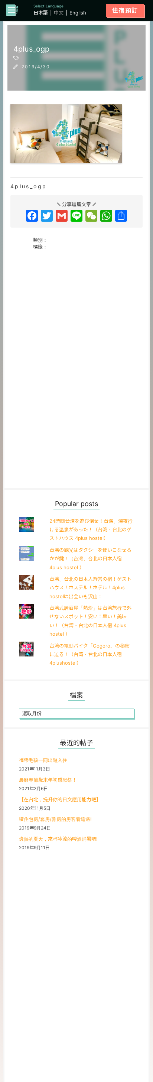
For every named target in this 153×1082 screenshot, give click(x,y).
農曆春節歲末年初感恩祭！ (48, 780)
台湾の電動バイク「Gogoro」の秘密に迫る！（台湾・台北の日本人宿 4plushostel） (89, 654)
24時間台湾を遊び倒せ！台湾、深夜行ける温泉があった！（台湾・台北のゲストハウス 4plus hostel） (91, 529)
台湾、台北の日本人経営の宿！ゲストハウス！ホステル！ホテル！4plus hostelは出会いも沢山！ (90, 587)
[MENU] (12, 10)
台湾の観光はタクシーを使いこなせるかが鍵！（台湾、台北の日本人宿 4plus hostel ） (90, 558)
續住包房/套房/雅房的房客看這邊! (55, 819)
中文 (59, 13)
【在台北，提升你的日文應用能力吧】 (60, 799)
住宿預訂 (125, 10)
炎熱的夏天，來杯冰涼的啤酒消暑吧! (58, 839)
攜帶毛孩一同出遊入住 (43, 760)
